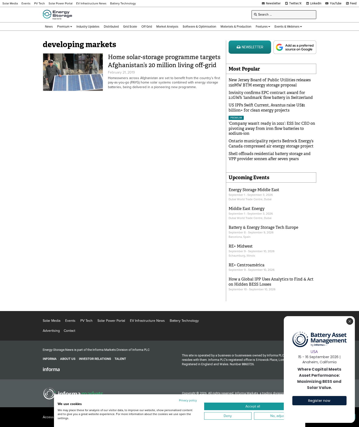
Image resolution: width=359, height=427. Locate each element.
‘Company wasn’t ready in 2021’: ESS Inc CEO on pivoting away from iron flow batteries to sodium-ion (272, 128)
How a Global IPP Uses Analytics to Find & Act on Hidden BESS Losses (271, 282)
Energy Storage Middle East (254, 189)
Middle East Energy (246, 208)
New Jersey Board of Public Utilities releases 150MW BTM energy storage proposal (270, 82)
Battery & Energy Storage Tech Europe (263, 227)
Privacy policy (188, 400)
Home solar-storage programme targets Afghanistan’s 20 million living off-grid (164, 61)
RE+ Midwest (241, 246)
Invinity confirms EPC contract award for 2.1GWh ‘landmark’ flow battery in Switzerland (271, 95)
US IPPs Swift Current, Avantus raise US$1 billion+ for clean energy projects (267, 108)
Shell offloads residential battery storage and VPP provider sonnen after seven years (270, 156)
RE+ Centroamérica (246, 265)
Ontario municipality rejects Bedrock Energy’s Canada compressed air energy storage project (271, 143)
